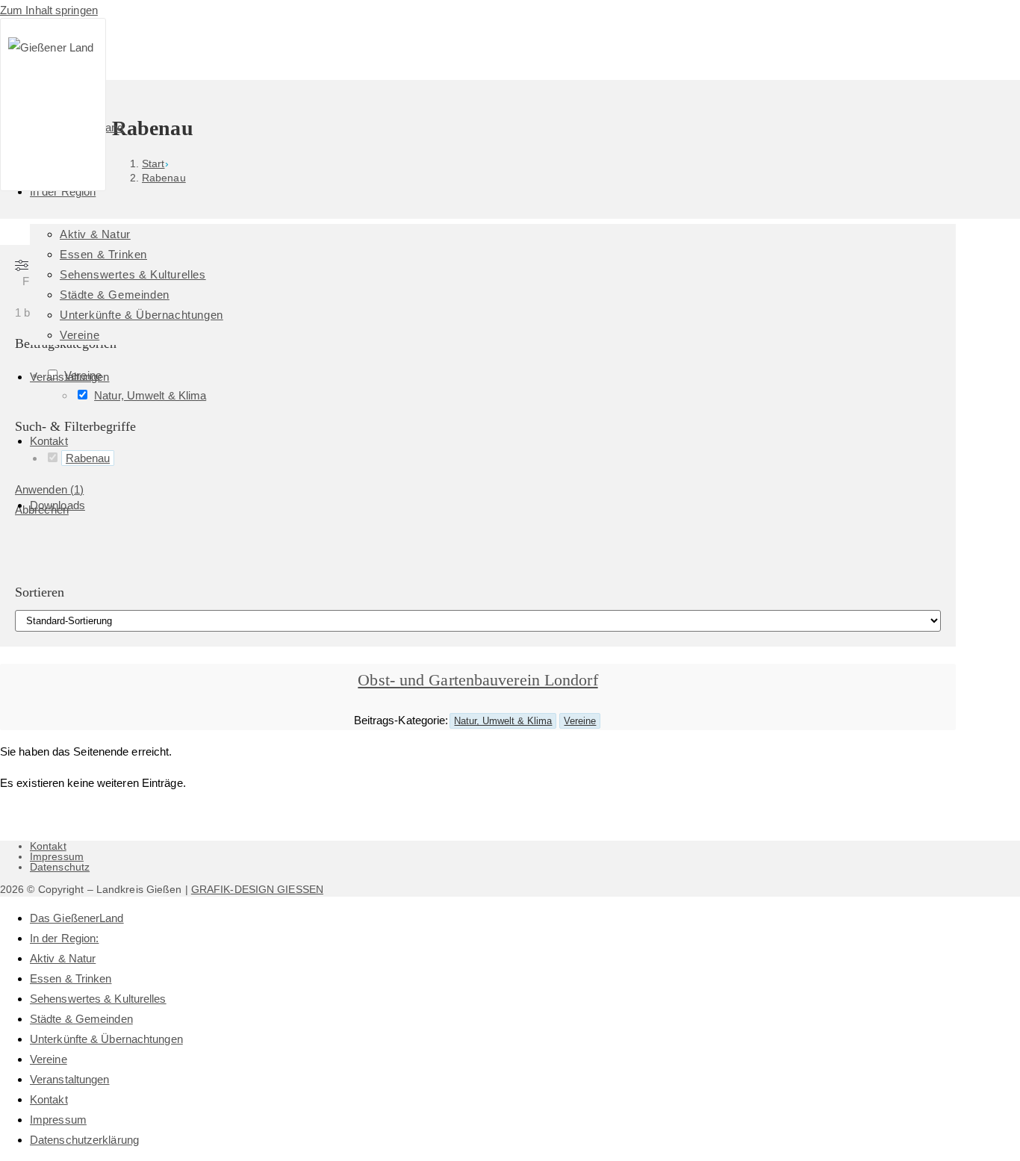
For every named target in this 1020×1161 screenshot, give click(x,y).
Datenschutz (60, 867)
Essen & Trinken (71, 978)
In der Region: (64, 938)
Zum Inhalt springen (49, 10)
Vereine (580, 720)
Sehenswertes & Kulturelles (98, 998)
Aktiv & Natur (63, 958)
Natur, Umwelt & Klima (503, 720)
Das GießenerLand (77, 918)
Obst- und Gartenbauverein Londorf (477, 679)
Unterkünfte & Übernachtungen (106, 1039)
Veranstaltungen (70, 1079)
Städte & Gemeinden (81, 1018)
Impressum (57, 856)
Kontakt (48, 846)
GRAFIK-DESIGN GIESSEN (257, 889)
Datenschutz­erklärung (84, 1139)
